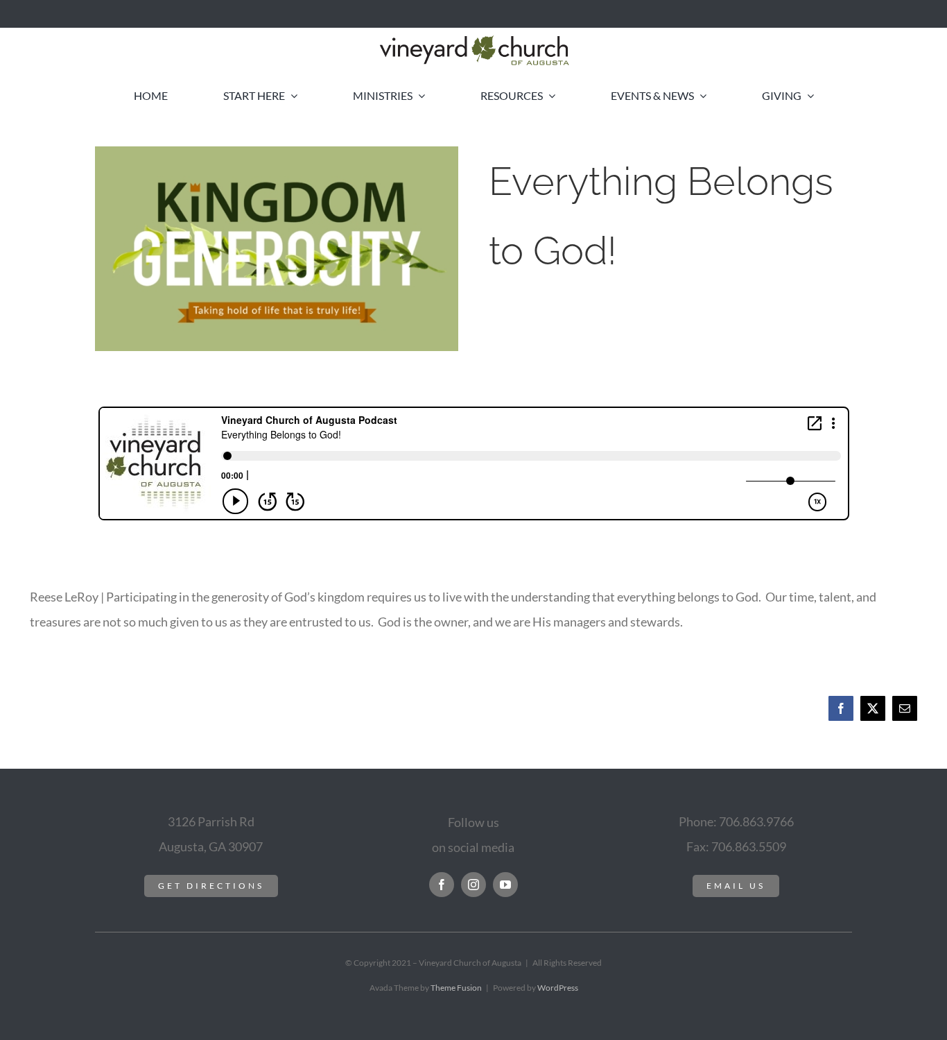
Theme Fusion (456, 987)
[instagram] (473, 884)
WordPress (557, 987)
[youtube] (505, 884)
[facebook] (441, 884)
